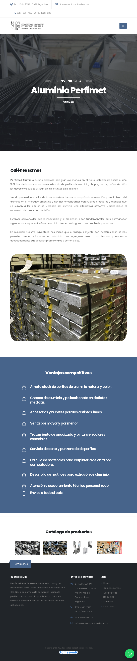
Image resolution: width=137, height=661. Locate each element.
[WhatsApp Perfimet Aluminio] (129, 653)
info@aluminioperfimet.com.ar (74, 4)
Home (106, 583)
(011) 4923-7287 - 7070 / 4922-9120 (34, 12)
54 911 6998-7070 (84, 617)
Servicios (108, 601)
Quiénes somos (112, 588)
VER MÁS (68, 102)
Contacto (108, 606)
